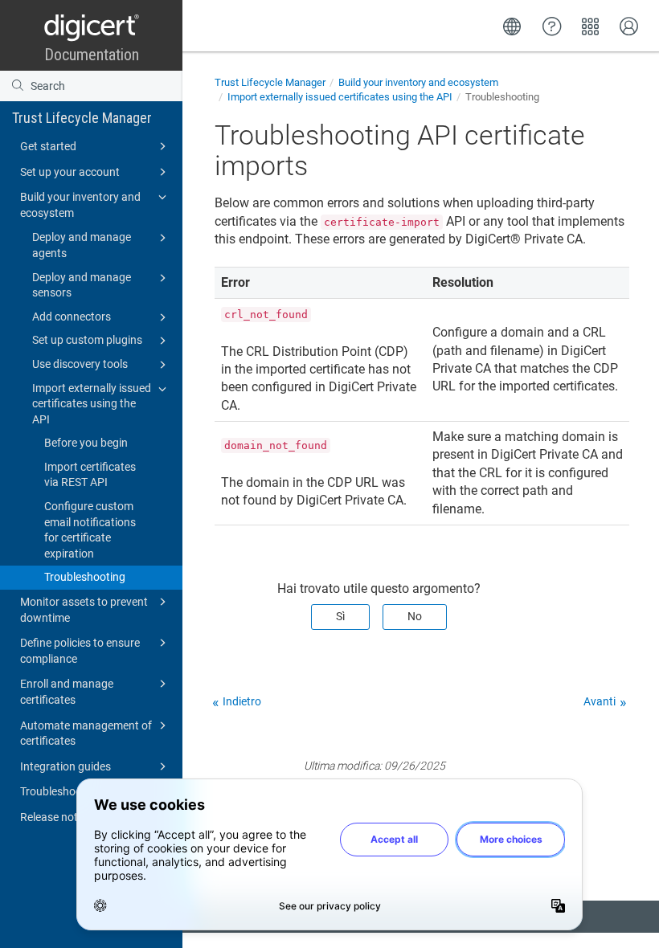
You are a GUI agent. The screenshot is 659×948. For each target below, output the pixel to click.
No (414, 616)
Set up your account (70, 171)
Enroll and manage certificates (66, 691)
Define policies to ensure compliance (80, 650)
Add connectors (71, 316)
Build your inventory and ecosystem (80, 204)
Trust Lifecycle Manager (82, 117)
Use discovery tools (80, 364)
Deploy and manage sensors (81, 285)
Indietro (242, 701)
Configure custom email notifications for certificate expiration (90, 530)
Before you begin (86, 442)
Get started (48, 146)
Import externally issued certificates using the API (91, 404)
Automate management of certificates (86, 733)
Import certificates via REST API (90, 474)
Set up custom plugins (87, 339)
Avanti (599, 701)
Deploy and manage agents (81, 245)
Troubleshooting (84, 576)
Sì (340, 616)
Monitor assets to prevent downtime (84, 609)
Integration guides (65, 766)
